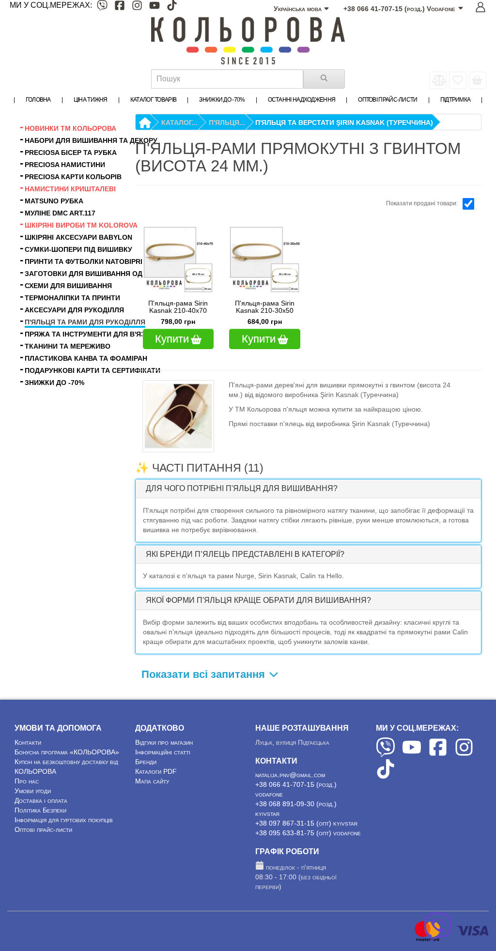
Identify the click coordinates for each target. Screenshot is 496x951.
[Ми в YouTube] (154, 7)
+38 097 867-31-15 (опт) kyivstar (306, 823)
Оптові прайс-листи (43, 829)
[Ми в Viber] (102, 7)
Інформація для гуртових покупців (64, 820)
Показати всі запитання (204, 674)
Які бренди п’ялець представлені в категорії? (245, 554)
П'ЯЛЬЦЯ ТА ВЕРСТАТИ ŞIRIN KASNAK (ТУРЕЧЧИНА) (344, 122)
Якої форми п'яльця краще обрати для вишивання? (258, 600)
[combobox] (227, 79)
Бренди (145, 762)
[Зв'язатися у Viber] (437, 939)
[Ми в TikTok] (172, 7)
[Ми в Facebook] (119, 7)
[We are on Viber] (385, 754)
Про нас (27, 781)
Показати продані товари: (422, 203)
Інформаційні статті (162, 752)
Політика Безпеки (40, 810)
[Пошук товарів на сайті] (324, 79)
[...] (477, 80)
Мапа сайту (152, 781)
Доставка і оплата (41, 800)
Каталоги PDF (156, 771)
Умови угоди (33, 791)
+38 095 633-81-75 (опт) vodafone (308, 833)
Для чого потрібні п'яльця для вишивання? (242, 488)
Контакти (28, 742)
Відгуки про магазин (164, 742)
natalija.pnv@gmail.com (290, 775)
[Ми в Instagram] (137, 7)
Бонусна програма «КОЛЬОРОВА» (67, 752)
